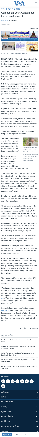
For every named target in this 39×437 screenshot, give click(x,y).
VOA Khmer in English (11, 9)
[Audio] (25, 434)
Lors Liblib (4, 20)
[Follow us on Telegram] (22, 381)
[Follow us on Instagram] (17, 381)
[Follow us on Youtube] (13, 381)
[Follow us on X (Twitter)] (8, 381)
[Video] (17, 434)
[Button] (34, 28)
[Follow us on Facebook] (3, 381)
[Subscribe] (3, 386)
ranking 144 (5, 310)
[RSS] (27, 381)
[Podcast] (31, 381)
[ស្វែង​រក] (34, 434)
